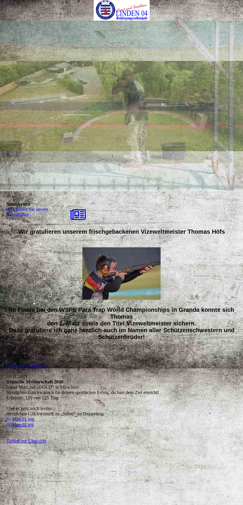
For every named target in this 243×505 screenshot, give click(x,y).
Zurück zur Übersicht (26, 365)
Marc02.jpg (23, 424)
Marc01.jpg (23, 419)
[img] (121, 10)
